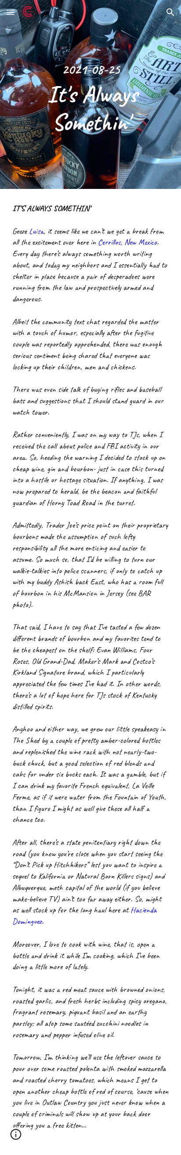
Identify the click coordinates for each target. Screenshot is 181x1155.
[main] (90, 94)
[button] (10, 12)
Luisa (36, 231)
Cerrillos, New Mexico (127, 242)
